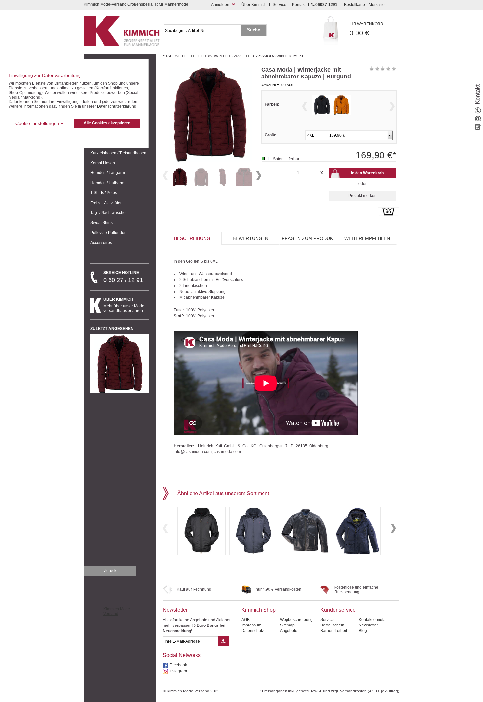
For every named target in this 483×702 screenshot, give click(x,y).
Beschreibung (192, 238)
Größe (270, 135)
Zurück (110, 570)
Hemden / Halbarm (107, 183)
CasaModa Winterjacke (279, 56)
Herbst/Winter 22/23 (220, 56)
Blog (363, 630)
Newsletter (175, 610)
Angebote (288, 630)
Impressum (251, 625)
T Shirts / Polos (103, 192)
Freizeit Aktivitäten (106, 203)
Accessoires (101, 242)
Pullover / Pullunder (108, 232)
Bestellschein (332, 625)
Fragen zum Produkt (309, 238)
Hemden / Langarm (107, 172)
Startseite (174, 56)
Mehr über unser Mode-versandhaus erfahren (125, 305)
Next (258, 175)
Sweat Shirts (101, 222)
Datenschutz (253, 630)
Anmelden (220, 4)
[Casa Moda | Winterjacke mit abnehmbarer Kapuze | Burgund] (180, 177)
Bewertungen (250, 238)
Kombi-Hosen (102, 163)
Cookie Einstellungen (37, 123)
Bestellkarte (354, 4)
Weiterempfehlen (367, 238)
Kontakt (299, 4)
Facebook (178, 665)
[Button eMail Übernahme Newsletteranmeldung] (223, 641)
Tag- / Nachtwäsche (108, 212)
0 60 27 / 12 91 (123, 276)
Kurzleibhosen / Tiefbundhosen (118, 153)
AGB (246, 619)
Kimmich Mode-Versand (117, 611)
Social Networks (182, 655)
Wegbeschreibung (296, 619)
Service (279, 4)
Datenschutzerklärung (116, 106)
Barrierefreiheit (333, 630)
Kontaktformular (373, 619)
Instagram (178, 671)
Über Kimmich (254, 4)
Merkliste (377, 4)
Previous (165, 175)
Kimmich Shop (259, 610)
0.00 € (366, 29)
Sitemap (287, 625)
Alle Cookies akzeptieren (107, 123)
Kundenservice (338, 610)
